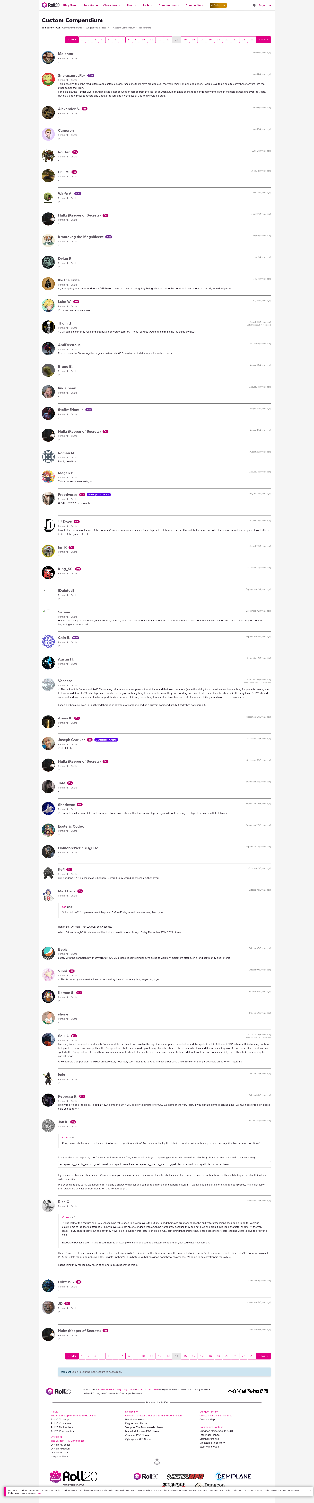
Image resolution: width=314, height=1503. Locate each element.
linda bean (67, 388)
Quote (74, 58)
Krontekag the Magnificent (81, 237)
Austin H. (66, 659)
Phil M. (64, 172)
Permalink (63, 58)
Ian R (63, 547)
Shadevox (67, 804)
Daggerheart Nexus (136, 1423)
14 (176, 40)
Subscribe (219, 5)
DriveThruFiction (60, 1448)
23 (251, 39)
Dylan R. (65, 258)
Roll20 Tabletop (60, 1419)
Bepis (63, 949)
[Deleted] (66, 590)
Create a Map (207, 1419)
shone (63, 1014)
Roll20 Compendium (63, 1431)
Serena (64, 612)
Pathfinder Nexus (135, 1419)
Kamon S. (66, 992)
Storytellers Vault (209, 1447)
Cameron (66, 130)
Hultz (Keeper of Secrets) (80, 215)
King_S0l (66, 569)
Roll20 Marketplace (62, 1427)
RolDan (64, 152)
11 (151, 39)
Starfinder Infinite (209, 1439)
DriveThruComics (60, 1445)
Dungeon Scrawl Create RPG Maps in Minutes (216, 1413)
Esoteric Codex (71, 826)
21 (235, 39)
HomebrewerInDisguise (78, 848)
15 (185, 39)
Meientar (65, 53)
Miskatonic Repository (212, 1443)
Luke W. (65, 301)
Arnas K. (65, 718)
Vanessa (65, 681)
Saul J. (64, 1036)
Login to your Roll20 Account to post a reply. (97, 1372)
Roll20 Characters (61, 1423)
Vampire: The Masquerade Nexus (144, 1427)
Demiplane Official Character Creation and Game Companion (153, 1413)
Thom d (64, 323)
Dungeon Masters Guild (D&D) (217, 1431)
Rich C (63, 1201)
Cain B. (64, 637)
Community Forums (72, 27)
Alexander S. (69, 109)
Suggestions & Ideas (96, 27)
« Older (72, 39)
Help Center (153, 1389)
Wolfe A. (65, 193)
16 (193, 39)
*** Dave (65, 522)
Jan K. (64, 1122)
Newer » (263, 39)
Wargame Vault (59, 1456)
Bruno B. (65, 366)
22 (243, 39)
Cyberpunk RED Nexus (138, 1439)
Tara (62, 783)
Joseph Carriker (72, 739)
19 (218, 39)
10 (143, 39)
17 (201, 39)
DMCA (132, 1389)
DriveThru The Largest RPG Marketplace (68, 1439)
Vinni (63, 971)
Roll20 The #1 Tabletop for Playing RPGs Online (73, 1413)
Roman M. (66, 453)
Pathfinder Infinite (210, 1435)
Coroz (65, 1217)
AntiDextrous (69, 345)
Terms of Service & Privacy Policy (112, 1389)
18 (210, 39)
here (39, 1493)
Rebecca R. (68, 1096)
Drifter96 (66, 1282)
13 (168, 39)
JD (61, 1303)
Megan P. (66, 473)
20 (226, 39)
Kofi (62, 869)
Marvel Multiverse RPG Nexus (142, 1431)
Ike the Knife (69, 280)
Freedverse (68, 494)
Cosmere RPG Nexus (137, 1435)
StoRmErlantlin (71, 409)
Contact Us (141, 1389)
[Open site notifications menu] (254, 5)
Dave (65, 1137)
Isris (61, 1074)
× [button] (310, 1490)
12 (159, 39)
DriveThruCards (59, 1452)
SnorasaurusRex (72, 75)
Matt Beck (67, 891)
